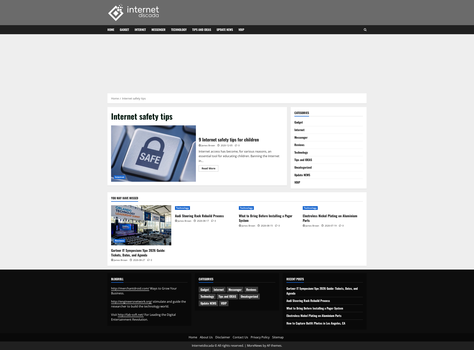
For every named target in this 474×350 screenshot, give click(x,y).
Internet (140, 29)
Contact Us (240, 337)
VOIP (241, 29)
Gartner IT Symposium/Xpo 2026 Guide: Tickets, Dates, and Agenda (138, 252)
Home (110, 29)
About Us (206, 337)
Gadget (124, 29)
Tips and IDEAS (201, 29)
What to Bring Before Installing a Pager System (265, 218)
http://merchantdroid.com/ (130, 288)
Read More (210, 169)
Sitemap (278, 337)
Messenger (158, 29)
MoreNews (254, 346)
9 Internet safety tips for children (153, 153)
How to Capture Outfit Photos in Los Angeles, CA (315, 323)
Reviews (299, 145)
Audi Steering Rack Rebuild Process (199, 215)
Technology (179, 29)
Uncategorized (303, 167)
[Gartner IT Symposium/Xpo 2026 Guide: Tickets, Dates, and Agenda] (141, 225)
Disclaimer (222, 337)
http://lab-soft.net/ (131, 315)
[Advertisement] (237, 62)
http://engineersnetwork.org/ (131, 302)
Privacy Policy (260, 337)
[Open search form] (365, 29)
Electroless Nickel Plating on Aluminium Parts (330, 218)
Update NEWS (225, 29)
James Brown (208, 145)
